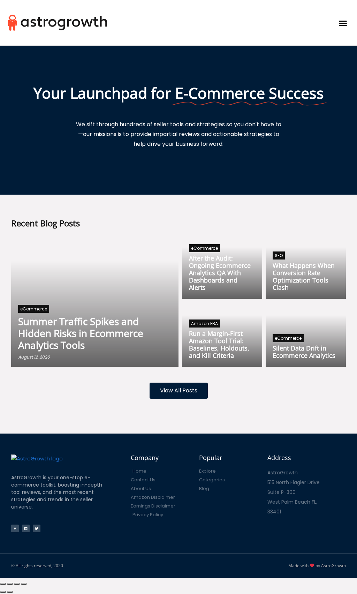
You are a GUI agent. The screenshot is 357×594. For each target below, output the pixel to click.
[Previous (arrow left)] (3, 592)
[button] (343, 22)
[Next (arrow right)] (10, 592)
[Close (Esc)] (3, 584)
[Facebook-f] (15, 528)
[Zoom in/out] (23, 584)
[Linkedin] (26, 528)
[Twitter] (36, 528)
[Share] (10, 584)
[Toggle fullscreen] (17, 584)
